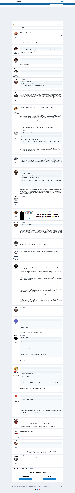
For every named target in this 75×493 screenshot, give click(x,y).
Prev (14, 468)
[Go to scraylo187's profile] (16, 422)
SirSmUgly (16, 105)
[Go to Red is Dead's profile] (16, 396)
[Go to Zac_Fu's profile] (16, 48)
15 (16, 468)
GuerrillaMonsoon (16, 30)
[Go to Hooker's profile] (16, 158)
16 (17, 468)
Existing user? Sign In (56, 1)
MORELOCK (16, 440)
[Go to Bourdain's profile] (16, 71)
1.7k (16, 463)
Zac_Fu (16, 45)
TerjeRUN (16, 307)
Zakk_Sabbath (15, 222)
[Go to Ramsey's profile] (16, 338)
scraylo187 (16, 419)
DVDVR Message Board (16, 1)
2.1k (16, 342)
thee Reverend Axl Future (15, 456)
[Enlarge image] (39, 215)
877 (16, 99)
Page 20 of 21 (31, 468)
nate (16, 79)
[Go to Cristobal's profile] (16, 172)
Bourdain (15, 68)
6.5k (16, 86)
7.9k (16, 138)
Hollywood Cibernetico (16, 92)
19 (21, 468)
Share (55, 24)
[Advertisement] (26, 15)
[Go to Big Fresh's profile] (16, 433)
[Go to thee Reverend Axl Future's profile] (16, 459)
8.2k (16, 216)
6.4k (16, 229)
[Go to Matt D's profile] (16, 243)
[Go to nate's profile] (16, 82)
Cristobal (15, 169)
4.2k (16, 37)
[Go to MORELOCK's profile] (16, 443)
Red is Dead (16, 393)
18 (20, 468)
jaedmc (16, 130)
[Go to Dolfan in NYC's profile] (13, 24)
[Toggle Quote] (21, 83)
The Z (16, 318)
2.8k (16, 447)
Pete (16, 366)
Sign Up (61, 1)
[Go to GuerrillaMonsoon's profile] (16, 33)
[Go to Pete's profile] (16, 369)
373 (16, 52)
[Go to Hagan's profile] (16, 266)
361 (16, 162)
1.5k (16, 400)
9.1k (16, 436)
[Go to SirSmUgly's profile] (16, 108)
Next (26, 468)
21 (24, 468)
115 (16, 75)
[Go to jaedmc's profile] (16, 133)
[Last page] (28, 27)
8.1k (16, 112)
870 (16, 314)
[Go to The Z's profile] (16, 321)
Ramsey (15, 335)
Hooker (16, 155)
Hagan (16, 263)
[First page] (12, 27)
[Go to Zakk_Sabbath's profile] (16, 225)
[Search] (62, 4)
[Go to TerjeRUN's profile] (16, 310)
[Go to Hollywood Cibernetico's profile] (16, 96)
